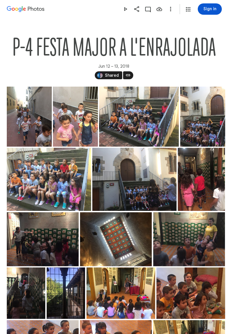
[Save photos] (159, 9)
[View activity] (148, 9)
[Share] (136, 9)
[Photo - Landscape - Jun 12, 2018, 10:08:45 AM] (116, 239)
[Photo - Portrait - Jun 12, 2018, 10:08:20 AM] (201, 179)
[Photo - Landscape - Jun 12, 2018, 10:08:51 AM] (189, 239)
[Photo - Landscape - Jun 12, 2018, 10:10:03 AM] (121, 293)
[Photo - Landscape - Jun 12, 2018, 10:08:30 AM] (43, 239)
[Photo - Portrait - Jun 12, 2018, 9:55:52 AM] (75, 117)
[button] (188, 9)
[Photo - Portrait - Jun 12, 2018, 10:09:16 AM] (26, 293)
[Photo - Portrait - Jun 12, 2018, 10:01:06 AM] (202, 117)
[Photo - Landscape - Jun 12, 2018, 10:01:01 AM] (139, 117)
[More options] (170, 9)
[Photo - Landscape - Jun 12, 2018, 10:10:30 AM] (190, 293)
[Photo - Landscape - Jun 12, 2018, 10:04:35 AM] (134, 179)
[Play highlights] (125, 9)
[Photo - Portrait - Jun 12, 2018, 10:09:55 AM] (66, 293)
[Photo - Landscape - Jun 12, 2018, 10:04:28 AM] (49, 179)
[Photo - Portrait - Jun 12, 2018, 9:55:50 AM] (29, 117)
